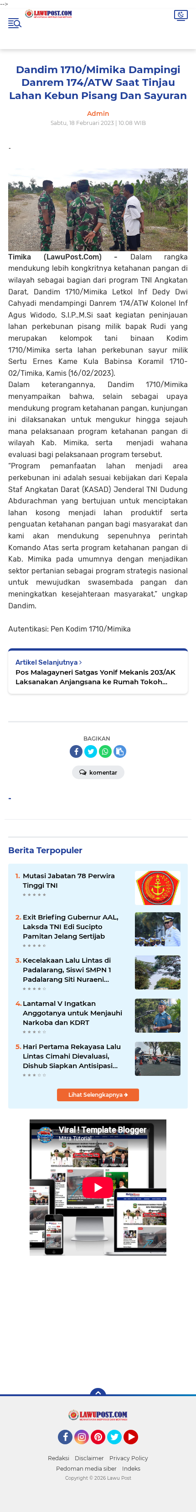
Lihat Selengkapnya (96, 1094)
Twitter (118, 1448)
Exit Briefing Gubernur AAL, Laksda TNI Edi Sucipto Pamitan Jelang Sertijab (71, 926)
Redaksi (58, 1458)
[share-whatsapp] (105, 751)
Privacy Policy (128, 1458)
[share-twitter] (90, 751)
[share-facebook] (76, 751)
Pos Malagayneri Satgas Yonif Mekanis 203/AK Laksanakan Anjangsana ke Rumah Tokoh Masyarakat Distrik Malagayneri (95, 677)
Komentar (102, 772)
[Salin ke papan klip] (119, 751)
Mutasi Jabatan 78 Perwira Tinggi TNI (69, 880)
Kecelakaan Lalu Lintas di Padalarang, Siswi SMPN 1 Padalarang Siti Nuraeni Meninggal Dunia (67, 970)
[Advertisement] (98, 1315)
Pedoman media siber (86, 1468)
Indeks (131, 1468)
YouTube (137, 1448)
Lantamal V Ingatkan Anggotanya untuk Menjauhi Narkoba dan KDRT (72, 1013)
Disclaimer (89, 1458)
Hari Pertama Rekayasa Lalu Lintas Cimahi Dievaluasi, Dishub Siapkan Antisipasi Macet (72, 1056)
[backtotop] (98, 1396)
